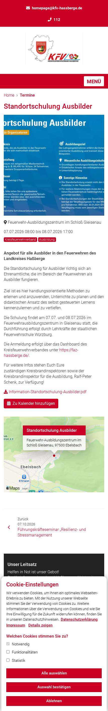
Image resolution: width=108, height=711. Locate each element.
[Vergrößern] (54, 165)
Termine (27, 95)
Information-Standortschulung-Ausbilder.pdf (47, 391)
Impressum (15, 625)
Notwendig (20, 644)
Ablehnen (54, 701)
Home (9, 95)
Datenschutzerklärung (79, 619)
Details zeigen (40, 625)
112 (56, 19)
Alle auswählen (54, 673)
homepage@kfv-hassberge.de (57, 8)
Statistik (18, 660)
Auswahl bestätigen (54, 687)
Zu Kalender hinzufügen (34, 403)
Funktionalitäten (25, 652)
